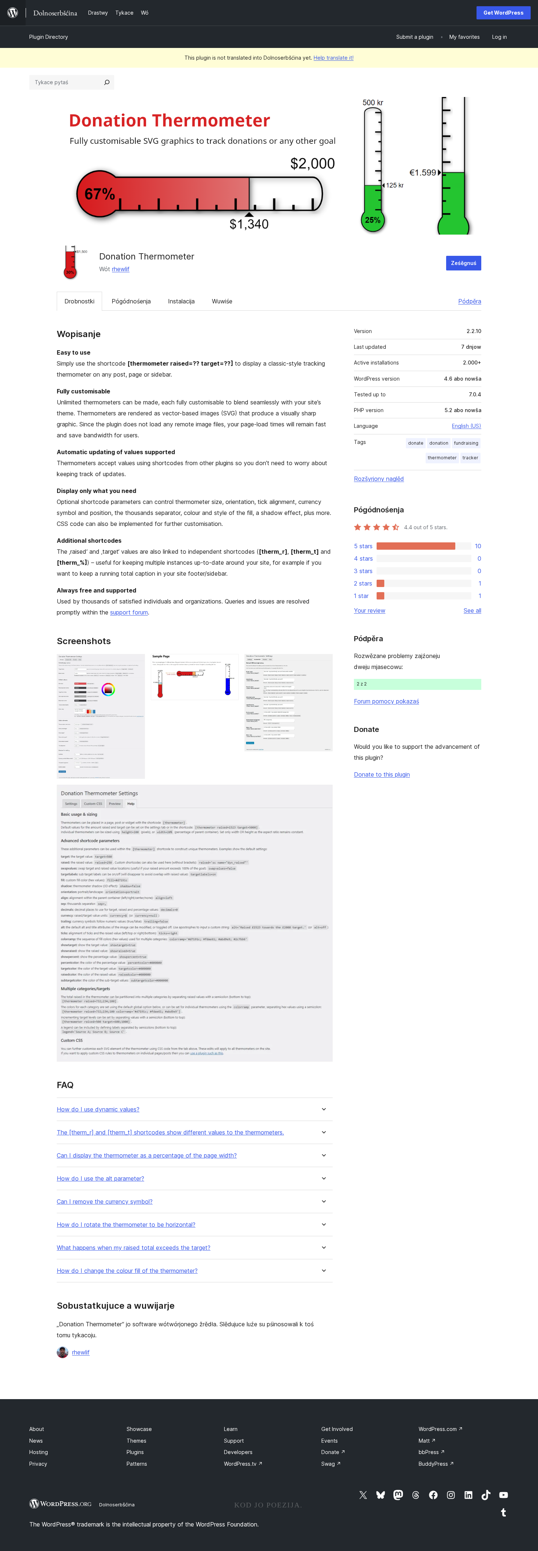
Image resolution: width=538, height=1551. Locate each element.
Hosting (38, 1452)
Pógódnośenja (131, 301)
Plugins (135, 1452)
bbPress (432, 1452)
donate (415, 443)
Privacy (38, 1464)
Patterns (137, 1464)
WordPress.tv (243, 1464)
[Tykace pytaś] (107, 82)
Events (329, 1441)
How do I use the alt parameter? (100, 1178)
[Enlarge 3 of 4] (322, 664)
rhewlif (121, 269)
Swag (331, 1464)
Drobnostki (79, 301)
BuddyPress (436, 1464)
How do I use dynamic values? (98, 1109)
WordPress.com (441, 1429)
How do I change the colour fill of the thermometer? (127, 1270)
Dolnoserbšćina (117, 1504)
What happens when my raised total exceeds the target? (133, 1247)
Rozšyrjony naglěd (379, 478)
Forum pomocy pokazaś (386, 701)
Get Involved (337, 1429)
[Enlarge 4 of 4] (322, 794)
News (36, 1441)
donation (438, 443)
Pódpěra (469, 301)
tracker (470, 457)
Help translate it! (334, 58)
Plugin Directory (48, 37)
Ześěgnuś (464, 263)
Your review (369, 610)
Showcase (139, 1429)
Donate (333, 1452)
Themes (136, 1441)
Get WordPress (503, 13)
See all (472, 610)
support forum (129, 612)
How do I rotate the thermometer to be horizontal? (126, 1224)
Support (234, 1441)
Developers (238, 1452)
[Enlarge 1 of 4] (135, 664)
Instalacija (181, 301)
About (36, 1429)
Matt (427, 1441)
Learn (231, 1429)
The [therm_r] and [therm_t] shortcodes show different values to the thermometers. (170, 1132)
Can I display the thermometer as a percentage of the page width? (147, 1155)
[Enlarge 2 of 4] (228, 664)
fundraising (466, 443)
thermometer (442, 457)
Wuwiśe (222, 301)
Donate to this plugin (382, 774)
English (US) (466, 426)
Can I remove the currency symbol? (105, 1201)
